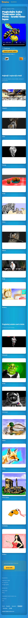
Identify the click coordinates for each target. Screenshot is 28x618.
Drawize (4, 8)
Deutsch (14, 606)
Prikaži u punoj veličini (10, 51)
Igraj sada (9, 567)
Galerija (9, 8)
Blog (3, 592)
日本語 (10, 608)
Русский (5, 608)
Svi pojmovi (5, 582)
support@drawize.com (8, 611)
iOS (3, 600)
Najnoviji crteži (6, 580)
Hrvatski (20, 606)
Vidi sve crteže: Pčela (8, 54)
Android (4, 598)
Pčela (12, 8)
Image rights (5, 584)
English (8, 606)
